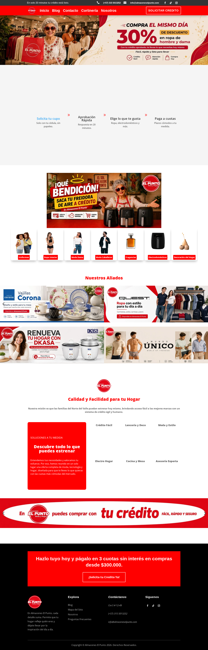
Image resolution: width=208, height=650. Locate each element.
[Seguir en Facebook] (165, 3)
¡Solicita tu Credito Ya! (104, 577)
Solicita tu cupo (48, 118)
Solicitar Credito (163, 10)
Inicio (44, 10)
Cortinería (89, 10)
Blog (56, 10)
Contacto (70, 10)
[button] (3, 40)
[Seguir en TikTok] (171, 3)
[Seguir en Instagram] (176, 3)
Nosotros (108, 10)
